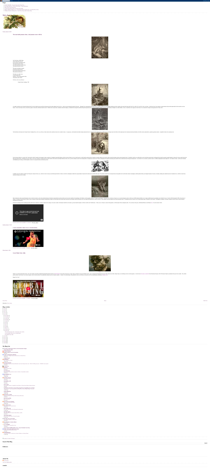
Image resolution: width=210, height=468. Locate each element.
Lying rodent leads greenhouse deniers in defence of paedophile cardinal (16, 371)
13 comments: (28, 298)
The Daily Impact (7, 411)
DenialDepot (6, 359)
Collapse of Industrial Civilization (10, 354)
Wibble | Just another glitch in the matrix (11, 429)
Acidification (6, 392)
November (7, 316)
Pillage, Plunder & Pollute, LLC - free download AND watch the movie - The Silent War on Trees (22, 9)
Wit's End (6, 15)
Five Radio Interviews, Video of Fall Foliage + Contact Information (16, 6)
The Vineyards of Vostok (8, 360)
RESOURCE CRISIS (8, 394)
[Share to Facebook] (36, 222)
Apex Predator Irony (7, 378)
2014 (5, 335)
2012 (5, 338)
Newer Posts (5, 300)
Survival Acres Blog (7, 398)
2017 (5, 311)
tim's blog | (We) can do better (9, 418)
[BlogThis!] (34, 222)
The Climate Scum (7, 405)
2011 (5, 340)
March (6, 327)
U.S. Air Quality (7, 424)
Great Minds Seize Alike (19, 253)
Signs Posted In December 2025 (9, 402)
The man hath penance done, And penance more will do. (27, 34)
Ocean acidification (7, 391)
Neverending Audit (7, 381)
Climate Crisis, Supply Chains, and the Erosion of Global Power (14, 355)
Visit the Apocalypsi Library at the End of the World (14, 8)
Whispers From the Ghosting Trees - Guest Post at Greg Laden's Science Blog (18, 10)
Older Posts (205, 300)
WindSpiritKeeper (7, 432)
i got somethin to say (7, 374)
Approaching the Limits (8, 349)
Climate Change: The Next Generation (11, 352)
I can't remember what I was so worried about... (25, 228)
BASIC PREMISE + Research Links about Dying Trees (14, 5)
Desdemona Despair (7, 362)
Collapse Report (7, 358)
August (6, 320)
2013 (5, 337)
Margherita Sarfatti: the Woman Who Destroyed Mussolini (14, 395)
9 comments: (28, 247)
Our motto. (5, 381)
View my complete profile (7, 462)
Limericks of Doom (7, 377)
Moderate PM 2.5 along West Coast (10, 425)
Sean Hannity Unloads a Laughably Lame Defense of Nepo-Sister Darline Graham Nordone (19, 385)
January (6, 330)
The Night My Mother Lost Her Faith (10, 419)
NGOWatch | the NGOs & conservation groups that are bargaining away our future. (19, 387)
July (6, 322)
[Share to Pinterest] (37, 222)
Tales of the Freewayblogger (9, 401)
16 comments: (28, 222)
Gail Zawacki (6, 460)
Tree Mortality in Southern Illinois (10, 422)
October (6, 318)
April (6, 326)
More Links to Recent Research (10, 7)
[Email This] (33, 222)
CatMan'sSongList (7, 351)
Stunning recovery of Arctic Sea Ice (10, 405)
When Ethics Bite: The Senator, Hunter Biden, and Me (13, 412)
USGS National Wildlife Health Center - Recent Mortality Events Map (17, 427)
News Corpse (6, 384)
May (6, 325)
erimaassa (5, 367)
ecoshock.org (6, 366)
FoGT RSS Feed (7, 370)
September (7, 319)
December (7, 315)
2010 (5, 341)
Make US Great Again (7, 368)
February (6, 329)
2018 (5, 310)
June (6, 323)
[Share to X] (35, 222)
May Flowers (6, 375)
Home (105, 300)
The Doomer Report (7, 415)
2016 (5, 312)
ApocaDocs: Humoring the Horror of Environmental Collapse (15, 348)
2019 (5, 308)
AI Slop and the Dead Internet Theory (10, 429)
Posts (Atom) (9, 303)
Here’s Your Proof (7, 399)
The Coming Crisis (7, 408)
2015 (5, 314)
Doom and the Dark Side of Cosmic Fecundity (12, 416)
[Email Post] (32, 222)
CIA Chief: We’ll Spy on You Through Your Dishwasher (13, 409)
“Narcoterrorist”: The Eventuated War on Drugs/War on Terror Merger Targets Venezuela (19, 388)
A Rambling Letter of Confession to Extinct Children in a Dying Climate (16, 433)
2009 (5, 342)
